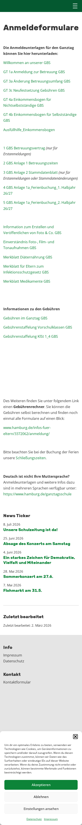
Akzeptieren (41, 785)
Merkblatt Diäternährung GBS (27, 257)
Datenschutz (34, 819)
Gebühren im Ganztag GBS (25, 318)
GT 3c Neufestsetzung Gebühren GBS (34, 90)
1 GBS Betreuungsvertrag (24, 148)
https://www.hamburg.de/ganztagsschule (37, 494)
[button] (75, 736)
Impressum (51, 819)
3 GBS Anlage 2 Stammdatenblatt (30, 172)
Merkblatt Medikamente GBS (26, 281)
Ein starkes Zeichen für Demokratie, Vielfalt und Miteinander (39, 560)
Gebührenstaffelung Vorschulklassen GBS (37, 327)
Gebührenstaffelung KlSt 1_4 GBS (30, 336)
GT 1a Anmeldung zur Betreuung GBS (34, 71)
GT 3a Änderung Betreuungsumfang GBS (36, 81)
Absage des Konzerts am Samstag (36, 543)
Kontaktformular (17, 682)
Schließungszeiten (31, 458)
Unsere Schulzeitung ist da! (30, 529)
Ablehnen (41, 797)
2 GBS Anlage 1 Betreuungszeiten (30, 163)
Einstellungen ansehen (41, 808)
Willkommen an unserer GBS (27, 62)
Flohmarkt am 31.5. (22, 590)
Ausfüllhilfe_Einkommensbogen (29, 129)
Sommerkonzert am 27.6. (28, 576)
